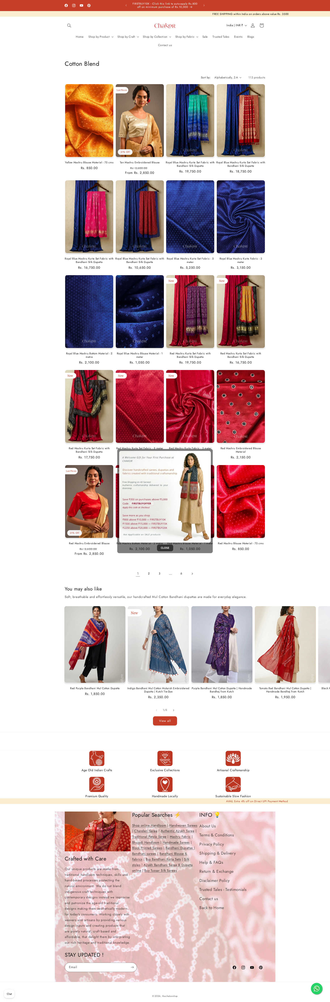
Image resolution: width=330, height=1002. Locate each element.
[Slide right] (173, 710)
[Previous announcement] (126, 5)
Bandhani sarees (144, 853)
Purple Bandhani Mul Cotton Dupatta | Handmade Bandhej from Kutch (222, 690)
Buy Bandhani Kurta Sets (163, 859)
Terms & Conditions (216, 835)
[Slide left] (156, 710)
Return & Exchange (216, 871)
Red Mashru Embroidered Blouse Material (241, 450)
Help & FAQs (211, 862)
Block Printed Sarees (147, 848)
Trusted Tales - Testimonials (223, 889)
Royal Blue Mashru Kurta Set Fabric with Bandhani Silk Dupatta (190, 164)
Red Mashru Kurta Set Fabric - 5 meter (139, 448)
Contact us (208, 899)
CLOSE (165, 547)
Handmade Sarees (176, 842)
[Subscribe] (132, 967)
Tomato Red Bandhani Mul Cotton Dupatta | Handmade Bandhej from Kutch (285, 690)
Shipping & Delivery (217, 853)
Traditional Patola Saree (149, 836)
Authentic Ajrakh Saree (178, 831)
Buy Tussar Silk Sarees (160, 870)
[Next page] (192, 573)
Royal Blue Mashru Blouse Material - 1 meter (140, 355)
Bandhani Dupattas (180, 848)
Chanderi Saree (146, 831)
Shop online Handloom (149, 825)
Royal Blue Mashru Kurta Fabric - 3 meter (241, 260)
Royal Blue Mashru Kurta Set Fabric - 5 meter (190, 260)
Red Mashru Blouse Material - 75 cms (241, 543)
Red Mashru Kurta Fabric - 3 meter (190, 448)
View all (165, 721)
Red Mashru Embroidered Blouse (89, 543)
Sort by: (205, 77)
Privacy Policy (211, 844)
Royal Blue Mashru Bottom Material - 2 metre (89, 355)
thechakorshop (170, 996)
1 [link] (138, 573)
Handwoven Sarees (183, 825)
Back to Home (211, 908)
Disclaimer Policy (214, 880)
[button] (69, 25)
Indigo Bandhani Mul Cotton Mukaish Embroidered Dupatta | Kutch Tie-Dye (158, 690)
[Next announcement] (204, 5)
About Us (207, 826)
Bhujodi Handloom (145, 842)
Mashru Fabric (180, 836)
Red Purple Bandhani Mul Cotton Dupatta (95, 688)
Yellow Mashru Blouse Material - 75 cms (89, 162)
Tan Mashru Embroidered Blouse (140, 162)
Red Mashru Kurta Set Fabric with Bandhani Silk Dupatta (190, 355)
